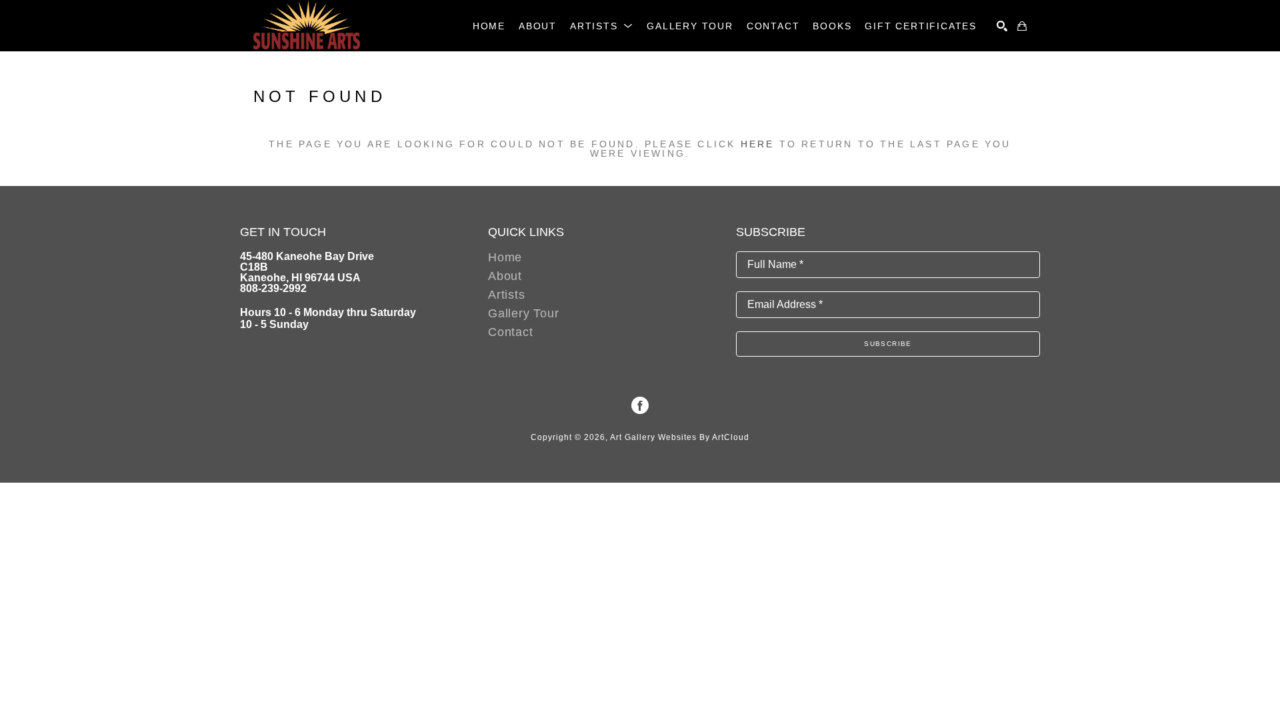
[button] (601, 26)
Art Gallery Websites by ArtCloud (679, 437)
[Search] (1002, 26)
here (758, 144)
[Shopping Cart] (1022, 26)
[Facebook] (640, 405)
